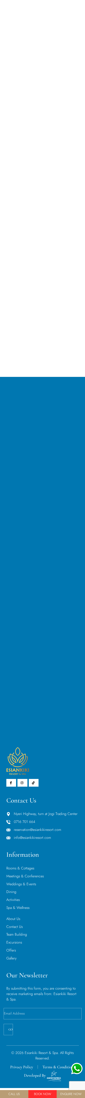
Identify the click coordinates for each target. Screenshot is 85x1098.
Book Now (42, 1094)
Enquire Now (71, 1094)
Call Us (14, 1094)
